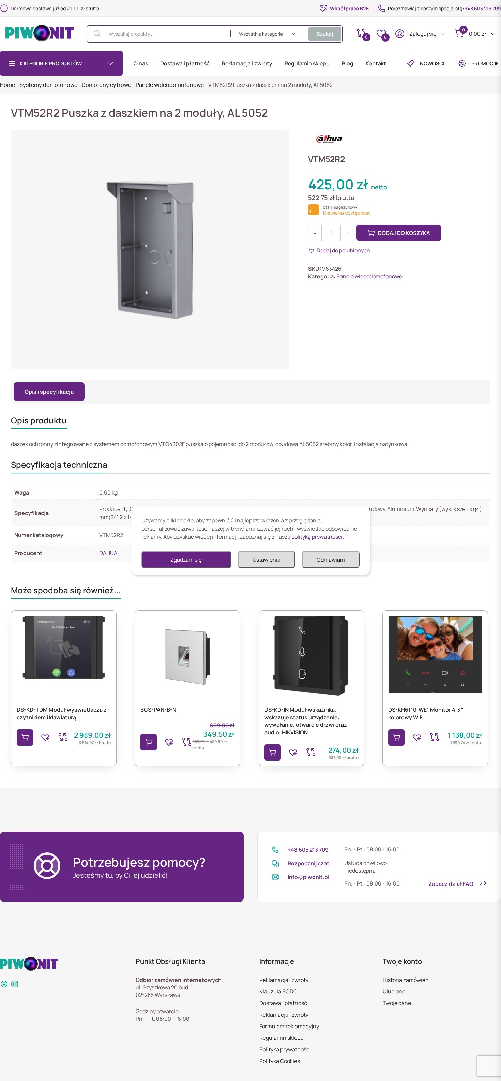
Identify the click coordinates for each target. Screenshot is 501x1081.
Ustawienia (266, 559)
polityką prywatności (317, 536)
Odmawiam (331, 559)
